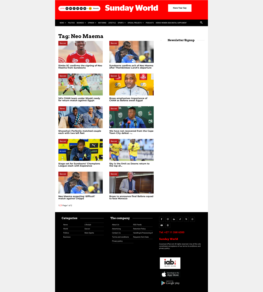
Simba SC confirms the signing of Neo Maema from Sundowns (80, 66)
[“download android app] (170, 286)
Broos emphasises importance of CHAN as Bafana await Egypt (128, 99)
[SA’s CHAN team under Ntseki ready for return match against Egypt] (80, 84)
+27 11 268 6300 (174, 232)
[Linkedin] (173, 219)
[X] (186, 219)
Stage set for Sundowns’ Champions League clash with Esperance (79, 164)
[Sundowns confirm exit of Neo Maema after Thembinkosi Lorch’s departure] (131, 52)
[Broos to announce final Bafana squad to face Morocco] (131, 183)
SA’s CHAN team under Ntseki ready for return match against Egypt (79, 99)
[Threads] (167, 225)
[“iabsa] (170, 269)
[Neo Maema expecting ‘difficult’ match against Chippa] (80, 183)
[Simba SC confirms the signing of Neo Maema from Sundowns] (80, 52)
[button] (201, 23)
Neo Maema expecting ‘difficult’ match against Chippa (76, 197)
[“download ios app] (170, 278)
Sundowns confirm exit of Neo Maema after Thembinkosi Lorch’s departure (131, 66)
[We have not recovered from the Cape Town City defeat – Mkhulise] (131, 117)
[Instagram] (167, 219)
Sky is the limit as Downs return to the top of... (129, 164)
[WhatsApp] (192, 219)
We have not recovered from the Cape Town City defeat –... (131, 132)
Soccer (63, 43)
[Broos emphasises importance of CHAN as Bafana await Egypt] (131, 84)
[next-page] (61, 205)
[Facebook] (161, 219)
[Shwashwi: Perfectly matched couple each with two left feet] (80, 117)
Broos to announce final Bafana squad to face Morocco (131, 197)
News (62, 108)
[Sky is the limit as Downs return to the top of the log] (131, 150)
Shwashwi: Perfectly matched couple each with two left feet (79, 132)
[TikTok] (180, 219)
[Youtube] (161, 225)
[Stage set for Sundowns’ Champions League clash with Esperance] (80, 150)
